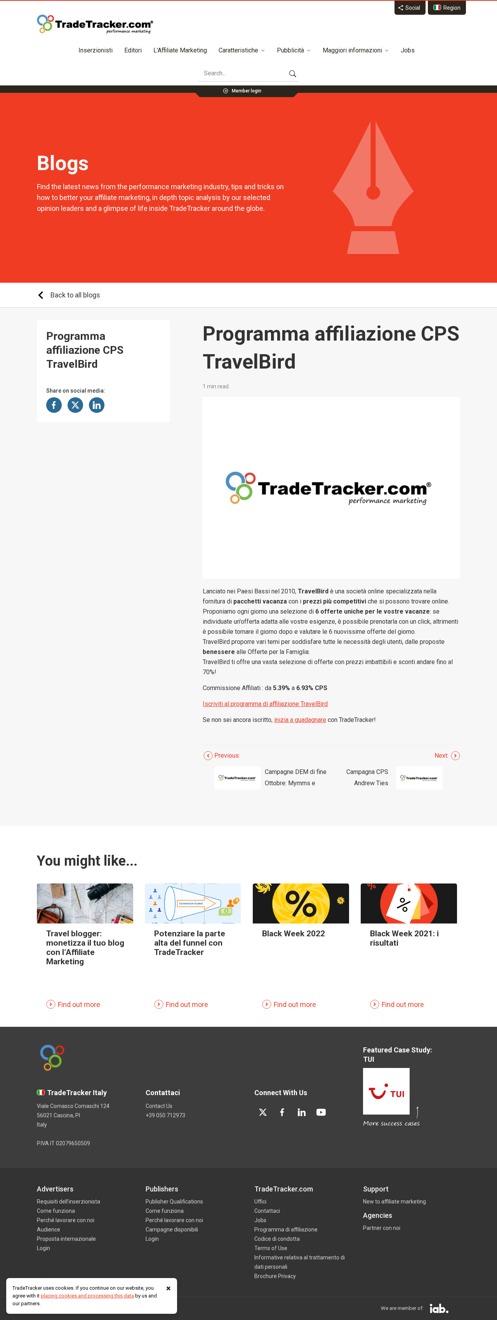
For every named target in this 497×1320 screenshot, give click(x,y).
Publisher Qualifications (174, 1201)
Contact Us (159, 1106)
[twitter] (263, 1112)
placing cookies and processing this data (87, 1296)
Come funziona (56, 1211)
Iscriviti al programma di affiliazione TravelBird (265, 704)
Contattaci (267, 1211)
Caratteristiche (238, 50)
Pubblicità (290, 50)
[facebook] (282, 1112)
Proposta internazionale (66, 1239)
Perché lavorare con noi (65, 1220)
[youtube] (321, 1112)
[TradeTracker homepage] (95, 24)
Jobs (408, 50)
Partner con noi (381, 1228)
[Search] (293, 73)
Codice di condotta (277, 1239)
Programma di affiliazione (286, 1229)
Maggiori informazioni (352, 50)
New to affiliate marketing (394, 1201)
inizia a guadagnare (300, 719)
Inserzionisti (95, 50)
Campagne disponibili (172, 1229)
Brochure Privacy (275, 1276)
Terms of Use (270, 1248)
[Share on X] (75, 405)
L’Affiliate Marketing (180, 50)
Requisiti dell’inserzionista (68, 1201)
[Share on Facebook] (54, 405)
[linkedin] (301, 1112)
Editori (133, 50)
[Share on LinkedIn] (96, 405)
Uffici (260, 1201)
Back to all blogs (75, 295)
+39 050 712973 (165, 1115)
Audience (48, 1229)
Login (43, 1248)
